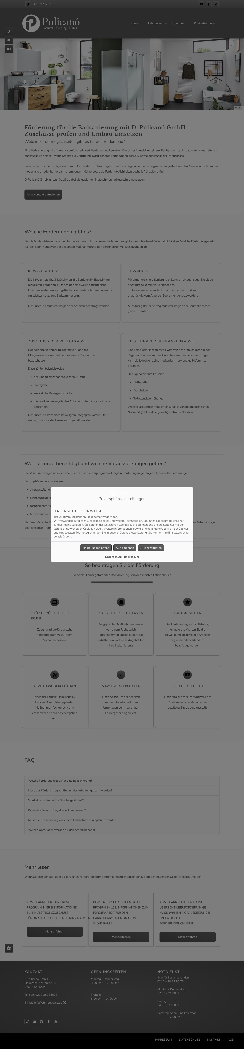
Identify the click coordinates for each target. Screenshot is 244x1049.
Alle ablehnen (125, 548)
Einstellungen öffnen (96, 548)
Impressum (131, 557)
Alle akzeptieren (151, 548)
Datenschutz (113, 557)
